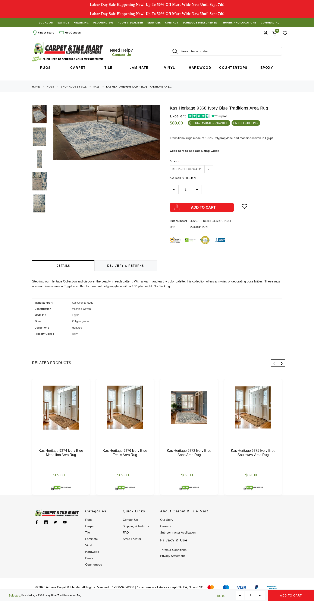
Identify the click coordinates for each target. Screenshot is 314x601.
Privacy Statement (172, 555)
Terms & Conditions (173, 549)
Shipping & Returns (136, 526)
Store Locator (132, 539)
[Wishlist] (285, 33)
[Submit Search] (175, 51)
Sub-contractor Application (178, 532)
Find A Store (46, 32)
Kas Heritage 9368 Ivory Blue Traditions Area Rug (139, 86)
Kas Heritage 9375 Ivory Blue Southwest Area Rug (253, 453)
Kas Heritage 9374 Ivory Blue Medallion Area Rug (61, 453)
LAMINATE (91, 539)
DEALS (89, 558)
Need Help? (121, 52)
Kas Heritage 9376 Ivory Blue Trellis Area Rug (125, 453)
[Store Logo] (68, 48)
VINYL (88, 545)
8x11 (96, 86)
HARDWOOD (92, 551)
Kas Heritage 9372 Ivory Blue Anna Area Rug (189, 453)
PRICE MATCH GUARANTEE (211, 123)
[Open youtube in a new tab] (64, 522)
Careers (165, 526)
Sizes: (174, 161)
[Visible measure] (68, 59)
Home (36, 86)
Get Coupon (72, 32)
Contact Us (130, 519)
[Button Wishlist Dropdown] (244, 206)
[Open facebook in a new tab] (36, 522)
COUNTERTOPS (93, 564)
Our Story (166, 519)
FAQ (126, 532)
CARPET (89, 526)
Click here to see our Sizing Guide (194, 150)
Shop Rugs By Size (74, 86)
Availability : (183, 178)
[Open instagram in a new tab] (46, 522)
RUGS (50, 86)
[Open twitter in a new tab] (55, 522)
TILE (87, 532)
